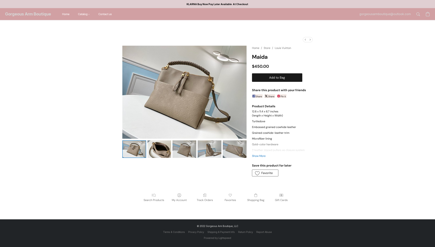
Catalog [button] (83, 14)
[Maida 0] (134, 149)
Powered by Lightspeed (217, 237)
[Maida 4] (235, 149)
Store (267, 48)
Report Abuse (264, 232)
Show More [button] (259, 156)
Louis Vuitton (283, 48)
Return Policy (245, 232)
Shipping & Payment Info (221, 232)
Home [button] (65, 14)
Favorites (230, 200)
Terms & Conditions (174, 232)
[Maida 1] (159, 149)
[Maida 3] (209, 149)
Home (255, 48)
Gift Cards (281, 200)
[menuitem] (305, 39)
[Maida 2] (184, 149)
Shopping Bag (255, 200)
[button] (28, 14)
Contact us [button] (105, 14)
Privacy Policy (196, 232)
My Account (179, 200)
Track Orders (205, 200)
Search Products (154, 200)
